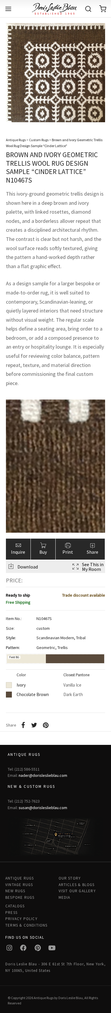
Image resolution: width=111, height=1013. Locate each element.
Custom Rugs (39, 140)
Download (27, 567)
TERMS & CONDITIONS (26, 925)
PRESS (11, 912)
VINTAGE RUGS (19, 884)
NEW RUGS (15, 890)
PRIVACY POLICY (21, 918)
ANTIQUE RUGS (19, 878)
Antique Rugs (16, 140)
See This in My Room (93, 566)
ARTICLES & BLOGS (77, 884)
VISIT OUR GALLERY (77, 890)
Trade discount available (83, 595)
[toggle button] (8, 9)
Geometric (45, 647)
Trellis (62, 647)
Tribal (81, 637)
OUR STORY (70, 878)
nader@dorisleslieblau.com (43, 775)
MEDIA (64, 897)
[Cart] (102, 8)
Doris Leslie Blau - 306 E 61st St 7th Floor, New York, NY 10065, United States (55, 967)
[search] (88, 8)
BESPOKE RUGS (19, 897)
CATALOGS (15, 906)
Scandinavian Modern (55, 637)
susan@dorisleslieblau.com (43, 807)
